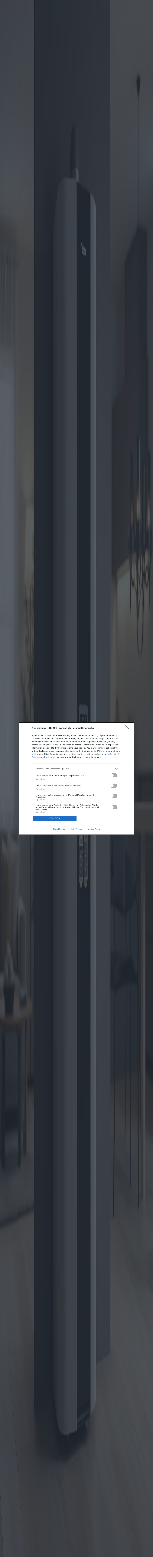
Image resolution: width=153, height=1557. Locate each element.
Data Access (76, 829)
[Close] (128, 728)
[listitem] (76, 768)
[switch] (113, 775)
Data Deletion (59, 829)
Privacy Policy (93, 829)
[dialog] (76, 778)
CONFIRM (55, 818)
